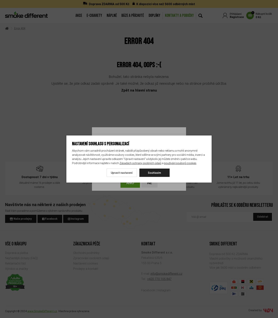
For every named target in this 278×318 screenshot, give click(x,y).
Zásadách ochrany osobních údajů (140, 163)
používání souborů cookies (180, 163)
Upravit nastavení (122, 172)
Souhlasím (154, 172)
